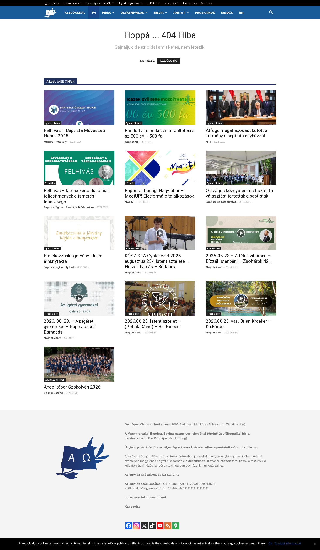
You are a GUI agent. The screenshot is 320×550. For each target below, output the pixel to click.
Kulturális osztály (55, 141)
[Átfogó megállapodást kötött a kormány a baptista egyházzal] (241, 107)
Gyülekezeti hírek (54, 379)
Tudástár (151, 3)
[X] (144, 525)
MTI (208, 141)
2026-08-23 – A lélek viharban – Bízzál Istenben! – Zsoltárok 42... (239, 258)
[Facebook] (128, 525)
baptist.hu (131, 141)
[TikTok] (152, 525)
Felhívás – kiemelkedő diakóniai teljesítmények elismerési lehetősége (76, 196)
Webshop (206, 3)
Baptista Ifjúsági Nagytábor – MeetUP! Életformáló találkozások (159, 193)
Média (159, 12)
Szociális (50, 183)
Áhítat (179, 12)
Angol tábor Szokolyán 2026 (72, 387)
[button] (271, 13)
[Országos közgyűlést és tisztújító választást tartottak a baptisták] (241, 168)
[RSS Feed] (167, 525)
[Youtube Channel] (160, 525)
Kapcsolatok (190, 3)
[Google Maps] (175, 525)
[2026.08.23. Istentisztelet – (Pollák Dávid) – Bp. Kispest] (160, 298)
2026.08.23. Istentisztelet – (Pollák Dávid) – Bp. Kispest (153, 324)
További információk (287, 543)
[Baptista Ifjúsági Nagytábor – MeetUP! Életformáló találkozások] (160, 168)
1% (93, 12)
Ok (270, 543)
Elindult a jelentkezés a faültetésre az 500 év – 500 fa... (159, 133)
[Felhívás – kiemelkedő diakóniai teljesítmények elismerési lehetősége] (79, 168)
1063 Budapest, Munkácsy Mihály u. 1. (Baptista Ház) (208, 424)
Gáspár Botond (53, 392)
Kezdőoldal (75, 12)
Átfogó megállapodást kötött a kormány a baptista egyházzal (236, 133)
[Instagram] (136, 525)
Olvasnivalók (132, 12)
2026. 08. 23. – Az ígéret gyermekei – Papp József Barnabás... (69, 327)
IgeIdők (227, 12)
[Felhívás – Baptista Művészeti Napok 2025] (79, 107)
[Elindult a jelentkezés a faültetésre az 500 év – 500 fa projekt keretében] (160, 107)
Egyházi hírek (52, 123)
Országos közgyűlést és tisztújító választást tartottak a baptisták (239, 193)
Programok (205, 12)
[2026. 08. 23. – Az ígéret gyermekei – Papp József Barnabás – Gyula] (79, 298)
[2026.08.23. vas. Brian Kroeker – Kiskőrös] (241, 298)
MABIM (129, 201)
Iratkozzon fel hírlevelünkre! (145, 497)
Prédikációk (132, 248)
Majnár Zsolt (133, 272)
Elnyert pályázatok (128, 3)
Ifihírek (130, 183)
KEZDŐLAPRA (168, 61)
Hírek (106, 12)
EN (241, 12)
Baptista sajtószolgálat (221, 201)
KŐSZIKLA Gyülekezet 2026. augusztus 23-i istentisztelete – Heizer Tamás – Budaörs (157, 261)
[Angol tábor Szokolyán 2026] (79, 364)
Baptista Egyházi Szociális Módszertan (69, 207)
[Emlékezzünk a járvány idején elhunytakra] (79, 233)
